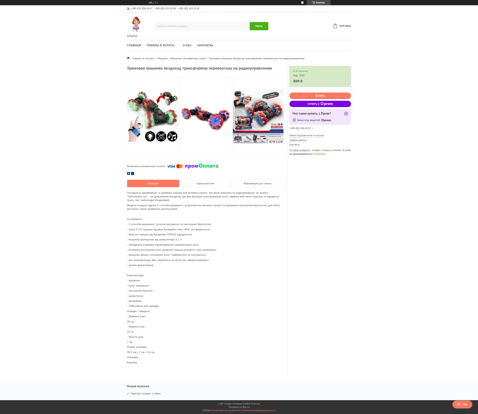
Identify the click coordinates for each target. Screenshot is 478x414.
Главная (134, 45)
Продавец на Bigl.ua (239, 407)
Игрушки (162, 58)
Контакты (205, 45)
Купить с (314, 104)
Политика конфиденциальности (259, 410)
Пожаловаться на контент (226, 410)
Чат (465, 404)
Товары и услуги (160, 45)
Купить (320, 96)
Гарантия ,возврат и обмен (146, 393)
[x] (132, 174)
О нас (187, 45)
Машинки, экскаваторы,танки (188, 58)
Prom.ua (255, 403)
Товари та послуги (143, 58)
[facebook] (128, 174)
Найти (259, 26)
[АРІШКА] (141, 23)
